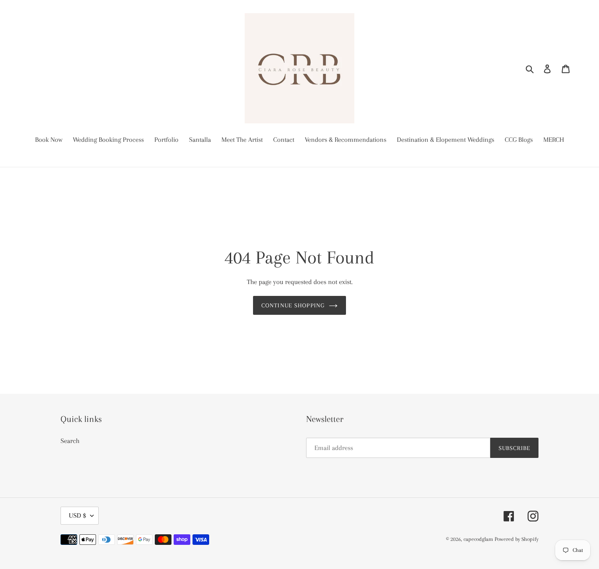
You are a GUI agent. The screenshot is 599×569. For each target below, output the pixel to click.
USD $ (77, 515)
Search (70, 441)
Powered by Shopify (516, 539)
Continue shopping (292, 305)
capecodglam (478, 539)
